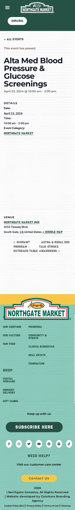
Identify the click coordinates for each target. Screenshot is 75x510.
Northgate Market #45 (21, 222)
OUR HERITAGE (12, 327)
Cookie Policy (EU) (14, 505)
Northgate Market (18, 133)
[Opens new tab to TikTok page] (69, 444)
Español (17, 21)
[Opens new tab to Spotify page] (59, 444)
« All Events (13, 39)
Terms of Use (51, 505)
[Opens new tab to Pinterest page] (49, 444)
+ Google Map (52, 232)
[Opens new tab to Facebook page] (9, 444)
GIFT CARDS (10, 401)
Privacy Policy (34, 505)
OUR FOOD (9, 344)
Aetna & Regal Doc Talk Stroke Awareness (54, 246)
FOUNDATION (36, 363)
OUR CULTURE (11, 335)
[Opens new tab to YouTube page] (39, 444)
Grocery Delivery (9, 391)
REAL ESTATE (36, 355)
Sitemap (66, 505)
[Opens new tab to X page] (29, 444)
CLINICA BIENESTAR (41, 346)
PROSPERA (35, 327)
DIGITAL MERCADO (9, 380)
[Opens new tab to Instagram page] (19, 444)
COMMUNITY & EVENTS (37, 337)
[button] (7, 7)
